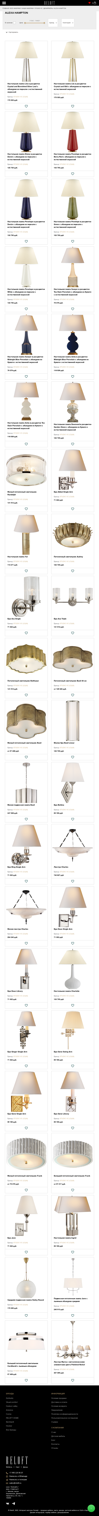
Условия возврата (59, 1406)
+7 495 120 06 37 (16, 1473)
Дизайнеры (48, 8)
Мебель (9, 1467)
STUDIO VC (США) (20, 97)
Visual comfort (12, 1402)
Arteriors (9, 1410)
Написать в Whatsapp (18, 1476)
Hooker (9, 1426)
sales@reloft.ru (15, 1483)
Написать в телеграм (18, 1480)
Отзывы (54, 1448)
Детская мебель (58, 1436)
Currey (8, 1414)
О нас (53, 1432)
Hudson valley (12, 1406)
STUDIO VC (38, 8)
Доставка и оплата (59, 1402)
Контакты (55, 1444)
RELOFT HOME (12, 1418)
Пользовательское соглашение (64, 1418)
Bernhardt (10, 1422)
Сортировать (13, 32)
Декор (25, 1467)
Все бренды (11, 1430)
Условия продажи (58, 1398)
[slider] (25, 23)
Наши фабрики (28, 8)
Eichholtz (9, 1398)
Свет (18, 1467)
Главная (5, 8)
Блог (53, 1440)
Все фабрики (15, 8)
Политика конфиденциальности (64, 1414)
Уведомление (57, 1410)
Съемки (54, 1422)
